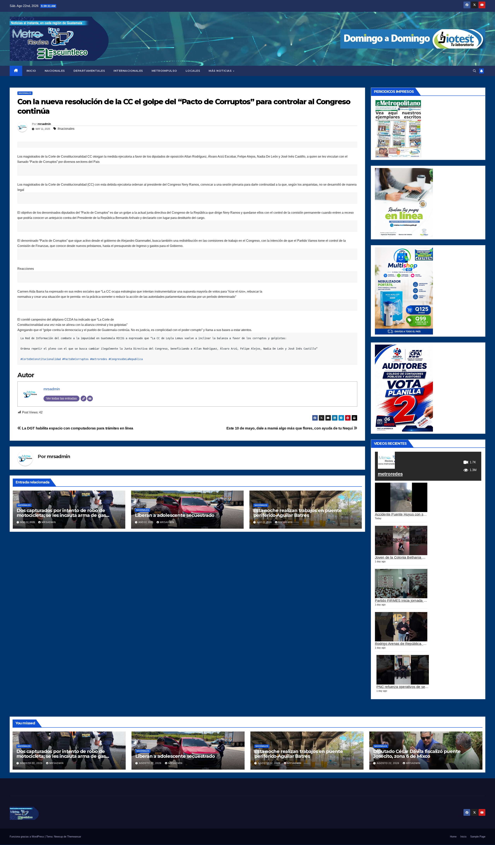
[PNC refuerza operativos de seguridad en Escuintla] (402, 670)
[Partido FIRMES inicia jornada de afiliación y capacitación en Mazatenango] (401, 583)
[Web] (83, 398)
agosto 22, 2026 (31, 763)
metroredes (390, 473)
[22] (404, 290)
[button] (474, 71)
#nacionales (66, 128)
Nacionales (25, 93)
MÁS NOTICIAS (221, 71)
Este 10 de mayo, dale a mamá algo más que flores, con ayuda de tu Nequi (290, 428)
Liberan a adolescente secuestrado (174, 515)
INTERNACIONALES (128, 71)
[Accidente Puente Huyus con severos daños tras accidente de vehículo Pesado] (401, 497)
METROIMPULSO (164, 71)
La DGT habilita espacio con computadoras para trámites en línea (77, 428)
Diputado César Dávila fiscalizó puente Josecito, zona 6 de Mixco (416, 754)
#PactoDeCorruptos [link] (75, 359)
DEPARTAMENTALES (89, 71)
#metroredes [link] (98, 359)
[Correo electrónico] (90, 398)
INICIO (31, 71)
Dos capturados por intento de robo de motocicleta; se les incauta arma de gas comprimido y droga (61, 515)
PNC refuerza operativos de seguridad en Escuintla (416, 687)
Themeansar (74, 836)
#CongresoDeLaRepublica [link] (126, 359)
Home (453, 836)
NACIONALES (55, 71)
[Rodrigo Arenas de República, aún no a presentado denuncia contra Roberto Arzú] (401, 627)
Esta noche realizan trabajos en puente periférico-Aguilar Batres (297, 513)
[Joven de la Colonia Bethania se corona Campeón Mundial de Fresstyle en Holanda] (401, 540)
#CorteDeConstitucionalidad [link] (40, 359)
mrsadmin (44, 124)
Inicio (463, 836)
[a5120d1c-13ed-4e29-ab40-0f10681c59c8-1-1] (404, 202)
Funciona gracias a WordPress (27, 836)
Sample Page (477, 836)
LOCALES (193, 71)
